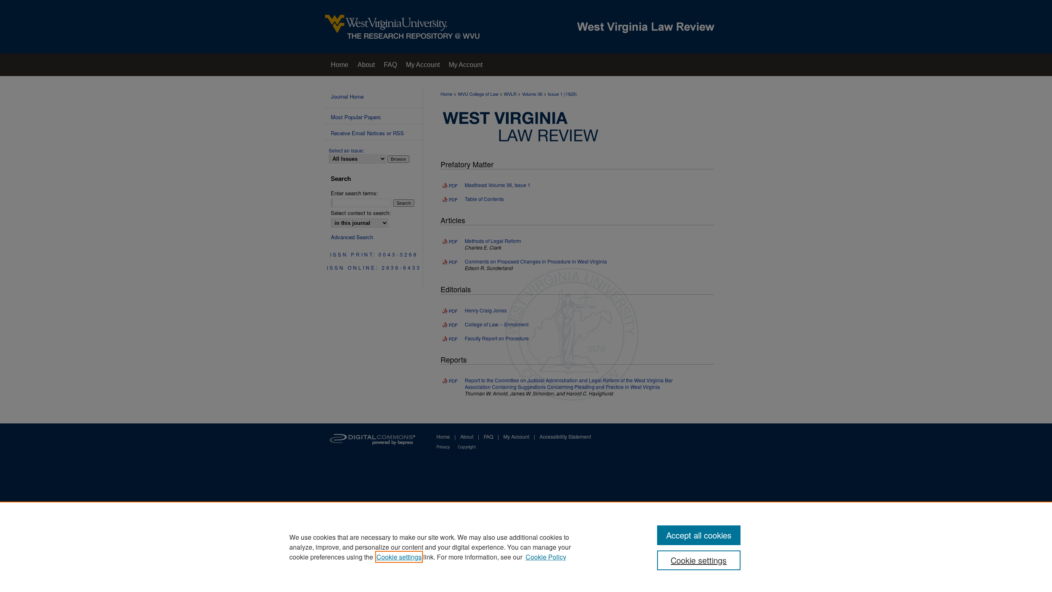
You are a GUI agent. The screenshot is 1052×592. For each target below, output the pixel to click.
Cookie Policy (546, 557)
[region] (526, 547)
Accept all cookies (698, 535)
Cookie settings (399, 557)
